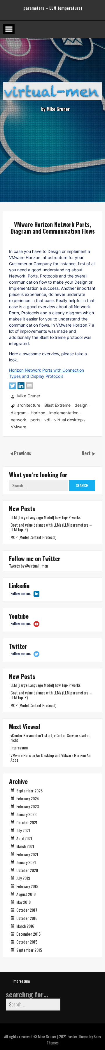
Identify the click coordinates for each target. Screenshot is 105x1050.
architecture (28, 405)
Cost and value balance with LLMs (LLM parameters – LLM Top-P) (51, 527)
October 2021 (26, 822)
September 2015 (29, 950)
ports (35, 419)
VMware (18, 426)
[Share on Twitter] (12, 385)
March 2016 (25, 926)
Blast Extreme (57, 405)
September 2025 (29, 790)
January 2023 (26, 814)
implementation (63, 412)
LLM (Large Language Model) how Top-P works (45, 517)
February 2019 (27, 886)
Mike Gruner (28, 396)
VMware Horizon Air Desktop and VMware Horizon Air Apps (50, 757)
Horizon (38, 412)
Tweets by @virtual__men (28, 566)
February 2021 (27, 854)
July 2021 (23, 830)
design (81, 405)
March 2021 (25, 846)
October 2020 (27, 870)
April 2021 (24, 838)
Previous (22, 453)
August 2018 (26, 894)
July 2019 (23, 878)
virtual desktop (68, 419)
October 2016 (26, 918)
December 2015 (28, 934)
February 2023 (27, 806)
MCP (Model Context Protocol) (33, 537)
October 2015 (26, 942)
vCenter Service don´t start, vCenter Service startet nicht (50, 737)
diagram (19, 412)
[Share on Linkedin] (21, 385)
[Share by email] (29, 385)
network (18, 419)
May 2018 (23, 902)
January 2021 (26, 862)
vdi (47, 419)
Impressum (19, 747)
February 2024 (27, 798)
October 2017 (26, 910)
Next (87, 453)
